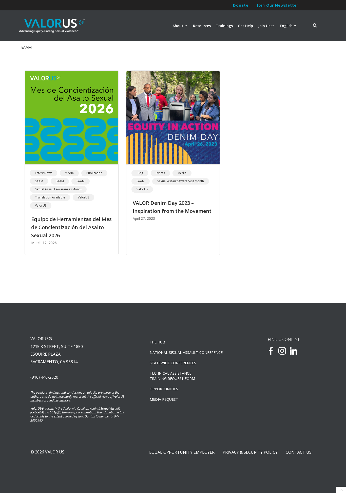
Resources (202, 25)
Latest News (43, 173)
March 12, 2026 (44, 242)
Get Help (245, 25)
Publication (94, 173)
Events (160, 173)
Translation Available (50, 197)
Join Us (264, 25)
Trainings (224, 25)
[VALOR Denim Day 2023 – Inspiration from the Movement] (173, 117)
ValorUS (83, 197)
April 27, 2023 (144, 218)
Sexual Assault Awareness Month (58, 189)
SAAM (39, 181)
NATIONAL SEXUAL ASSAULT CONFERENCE (186, 352)
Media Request (164, 399)
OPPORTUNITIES (164, 389)
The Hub (157, 342)
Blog (140, 173)
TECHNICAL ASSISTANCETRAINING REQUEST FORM (172, 376)
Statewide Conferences (173, 362)
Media (69, 173)
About (177, 25)
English (286, 25)
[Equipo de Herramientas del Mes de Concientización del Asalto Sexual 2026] (71, 117)
